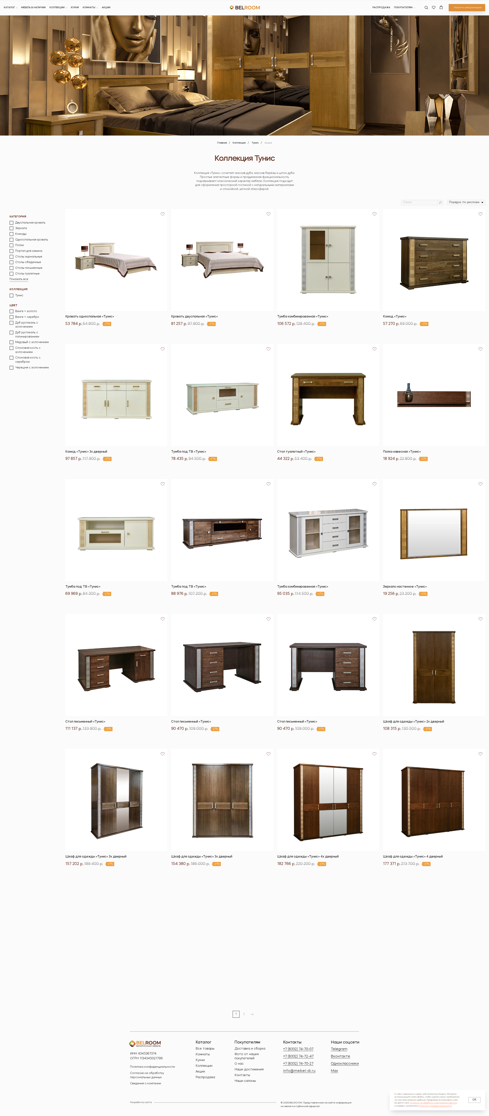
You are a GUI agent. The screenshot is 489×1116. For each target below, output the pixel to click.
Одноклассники (345, 1063)
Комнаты (89, 7)
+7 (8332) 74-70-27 (298, 1063)
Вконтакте (340, 1056)
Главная (222, 143)
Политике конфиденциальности (435, 1106)
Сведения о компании (145, 1083)
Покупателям (403, 7)
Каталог (9, 7)
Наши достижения (249, 1069)
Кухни (75, 7)
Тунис (255, 143)
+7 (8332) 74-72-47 (298, 1056)
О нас (239, 1063)
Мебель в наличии (33, 7)
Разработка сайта (141, 1102)
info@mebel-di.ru (299, 1071)
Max (334, 1071)
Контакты (242, 1075)
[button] (426, 7)
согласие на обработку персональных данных (433, 1103)
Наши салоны (245, 1081)
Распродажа (381, 7)
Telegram (339, 1049)
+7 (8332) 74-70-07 (298, 1049)
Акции (106, 7)
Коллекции (57, 7)
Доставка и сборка (250, 1048)
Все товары (205, 1048)
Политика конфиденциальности (152, 1067)
